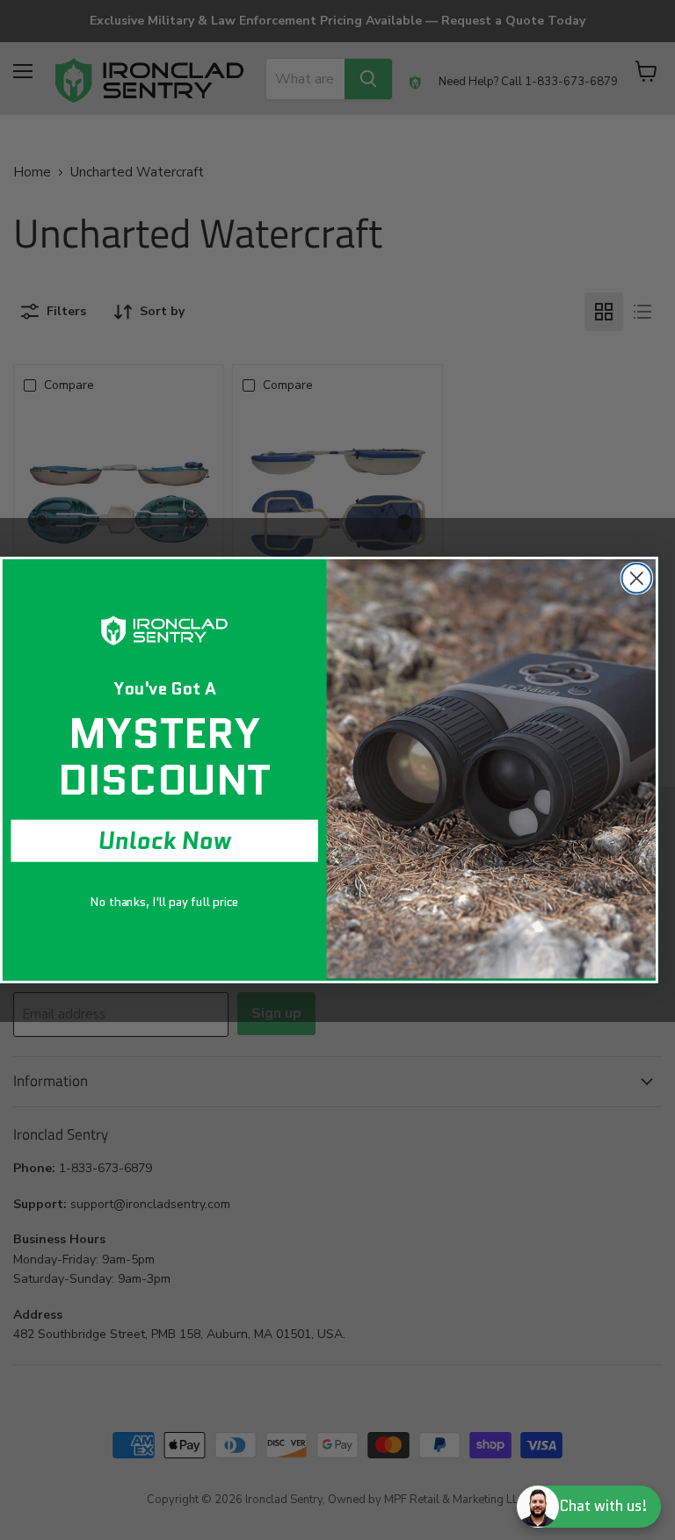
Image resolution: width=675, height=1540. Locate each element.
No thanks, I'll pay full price (164, 901)
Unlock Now (165, 841)
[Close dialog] (637, 579)
